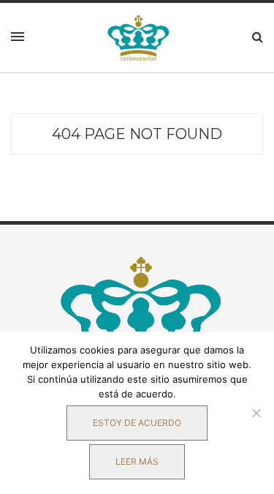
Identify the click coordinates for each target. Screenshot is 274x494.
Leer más (137, 461)
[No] (255, 412)
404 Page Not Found (137, 134)
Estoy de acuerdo (137, 422)
